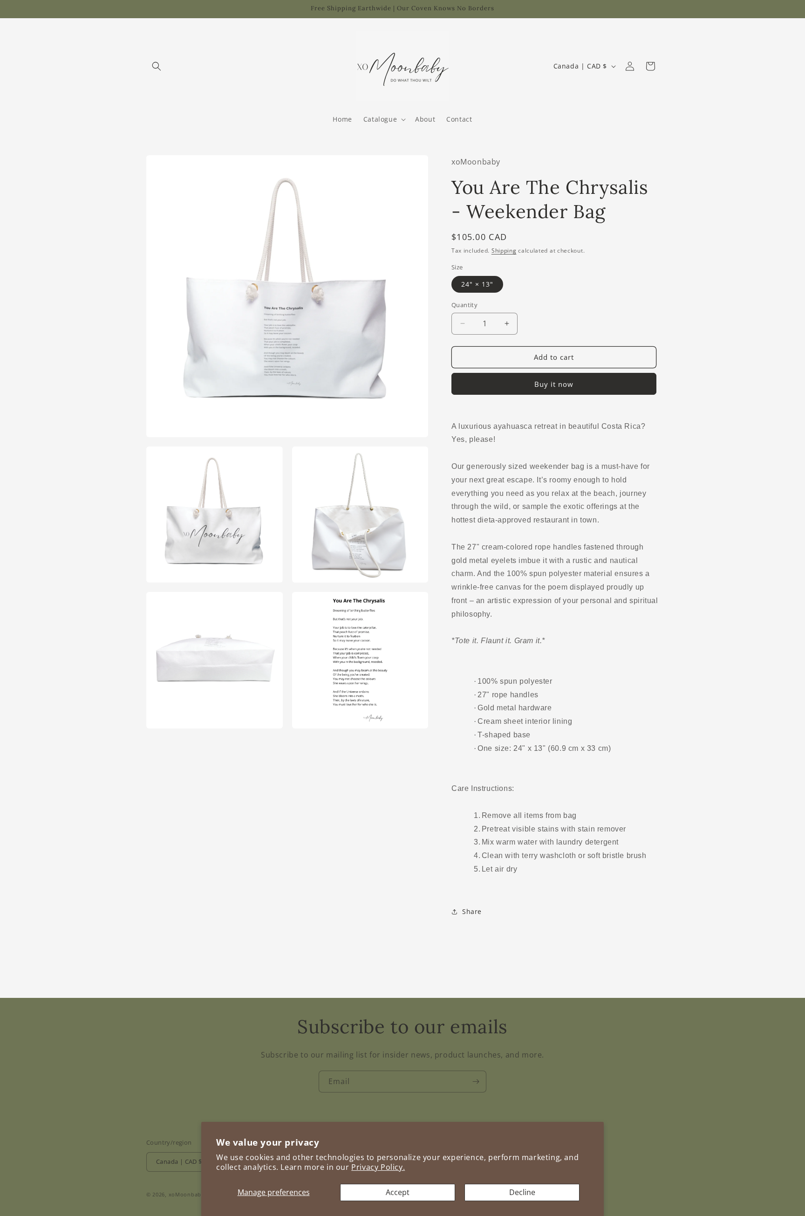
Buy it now (553, 384)
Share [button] (472, 911)
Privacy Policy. (378, 1167)
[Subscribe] (475, 1081)
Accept (397, 1192)
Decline (522, 1192)
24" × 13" (477, 284)
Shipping (504, 250)
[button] (156, 66)
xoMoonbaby (187, 1194)
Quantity (464, 305)
